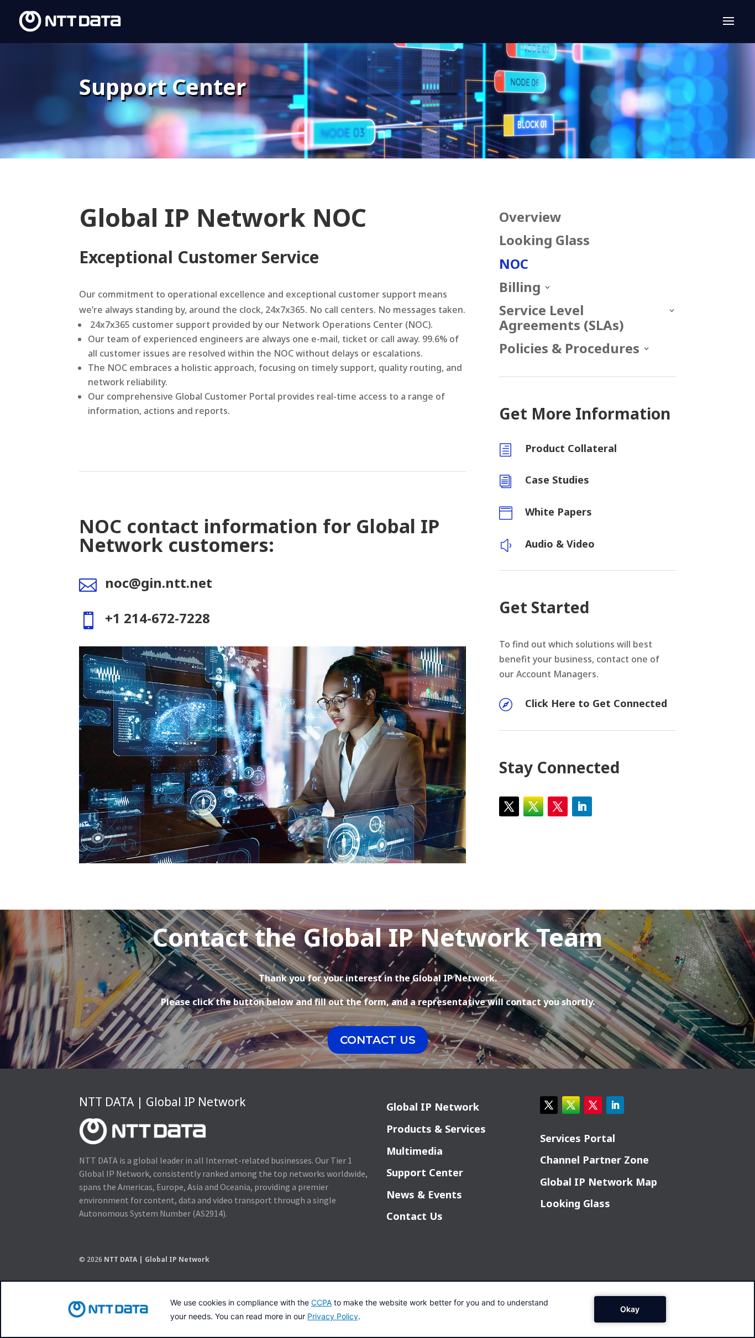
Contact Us (414, 1216)
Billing (520, 288)
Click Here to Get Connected (596, 703)
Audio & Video (560, 543)
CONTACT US (378, 1040)
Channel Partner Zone (594, 1159)
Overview (530, 218)
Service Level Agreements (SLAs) (561, 318)
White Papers (558, 511)
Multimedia (414, 1151)
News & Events (424, 1194)
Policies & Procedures (569, 349)
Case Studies (557, 479)
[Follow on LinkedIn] (582, 806)
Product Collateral (571, 448)
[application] (377, 1309)
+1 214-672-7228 (157, 618)
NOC (513, 265)
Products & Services (436, 1128)
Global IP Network (432, 1106)
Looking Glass (544, 241)
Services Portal (577, 1138)
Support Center (424, 1172)
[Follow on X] (509, 806)
